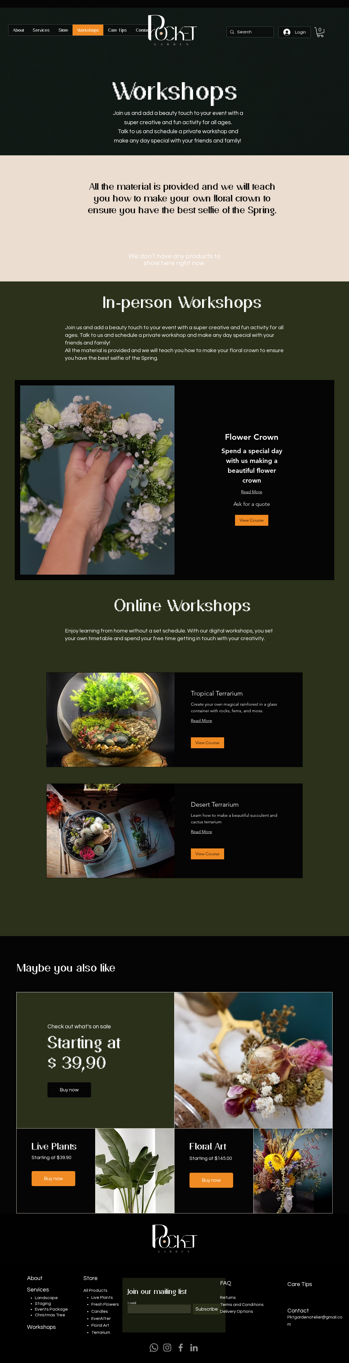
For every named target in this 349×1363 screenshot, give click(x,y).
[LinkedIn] (194, 1347)
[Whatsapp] (154, 1347)
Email (132, 1303)
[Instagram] (167, 1347)
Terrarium (100, 1332)
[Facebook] (180, 1347)
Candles (99, 1311)
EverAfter (101, 1318)
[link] (251, 437)
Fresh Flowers (105, 1304)
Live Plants (102, 1297)
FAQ (225, 1283)
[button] (320, 32)
